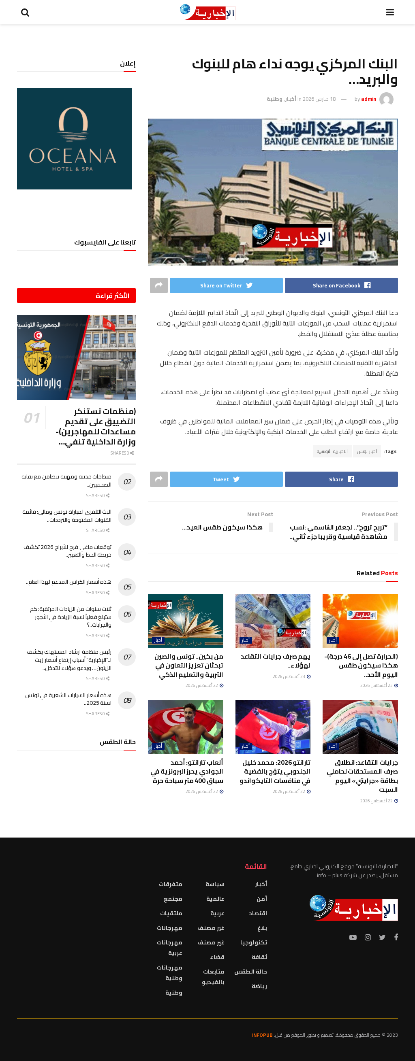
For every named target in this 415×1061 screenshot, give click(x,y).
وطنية (274, 99)
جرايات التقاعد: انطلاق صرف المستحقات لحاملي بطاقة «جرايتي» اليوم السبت (362, 775)
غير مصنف (211, 928)
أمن (262, 898)
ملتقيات (171, 913)
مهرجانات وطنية (169, 972)
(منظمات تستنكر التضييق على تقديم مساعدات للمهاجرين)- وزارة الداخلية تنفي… (96, 426)
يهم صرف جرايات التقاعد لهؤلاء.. (275, 660)
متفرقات (170, 884)
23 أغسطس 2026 (377, 685)
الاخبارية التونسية (332, 451)
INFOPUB (262, 1035)
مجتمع (173, 898)
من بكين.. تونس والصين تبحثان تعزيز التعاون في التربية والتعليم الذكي (188, 665)
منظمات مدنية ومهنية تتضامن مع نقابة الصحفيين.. (66, 480)
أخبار (290, 99)
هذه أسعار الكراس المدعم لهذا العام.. (69, 581)
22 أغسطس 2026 (202, 685)
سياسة (215, 884)
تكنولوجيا (253, 942)
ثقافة (259, 957)
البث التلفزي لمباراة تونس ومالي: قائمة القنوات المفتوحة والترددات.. (67, 515)
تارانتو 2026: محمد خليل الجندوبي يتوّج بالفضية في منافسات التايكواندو (275, 771)
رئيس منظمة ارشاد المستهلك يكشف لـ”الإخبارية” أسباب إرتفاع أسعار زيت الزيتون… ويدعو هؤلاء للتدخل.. (69, 659)
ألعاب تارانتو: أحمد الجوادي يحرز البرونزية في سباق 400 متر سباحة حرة (186, 771)
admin (368, 99)
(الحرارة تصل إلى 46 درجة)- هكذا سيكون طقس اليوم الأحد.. (361, 665)
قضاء (217, 957)
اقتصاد (258, 913)
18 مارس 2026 (319, 99)
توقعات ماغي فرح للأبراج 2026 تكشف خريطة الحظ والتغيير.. (68, 551)
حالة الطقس (250, 971)
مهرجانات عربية (169, 947)
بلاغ (262, 928)
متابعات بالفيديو (213, 976)
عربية (217, 913)
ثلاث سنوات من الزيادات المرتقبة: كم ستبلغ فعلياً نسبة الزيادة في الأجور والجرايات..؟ (71, 617)
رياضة (259, 986)
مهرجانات (169, 928)
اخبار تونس (367, 451)
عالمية (215, 898)
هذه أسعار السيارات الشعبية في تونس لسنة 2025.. (68, 699)
